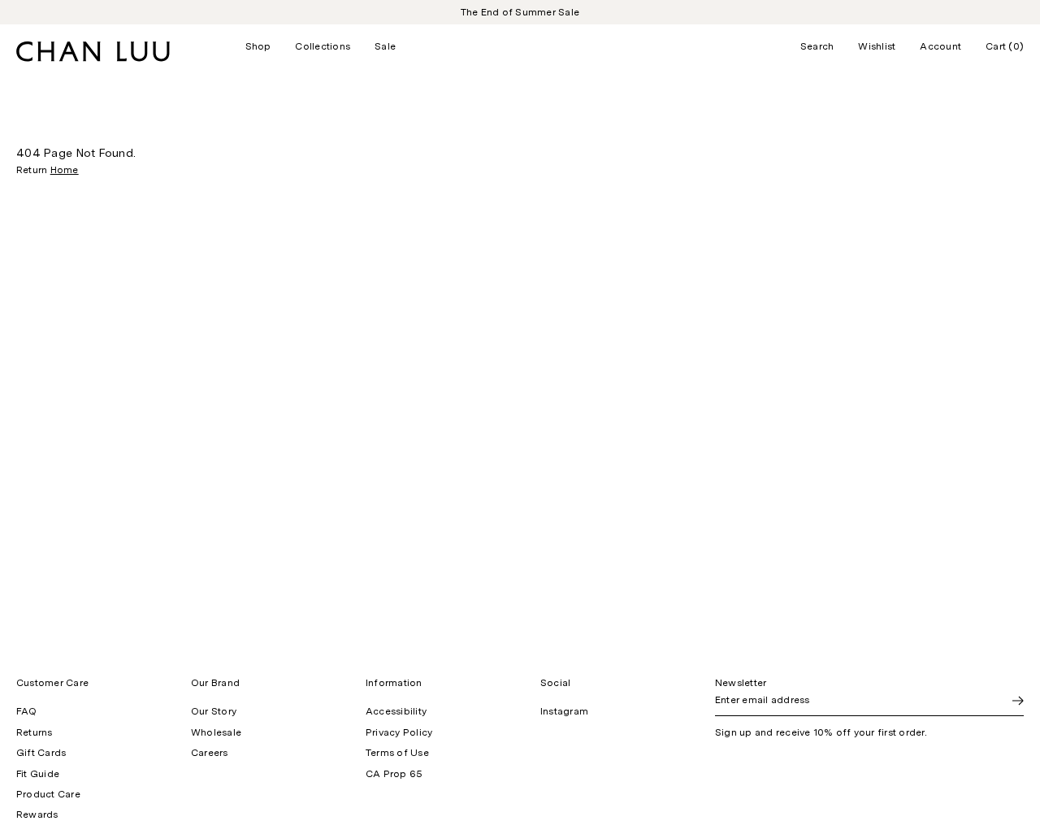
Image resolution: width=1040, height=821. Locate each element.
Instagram (564, 711)
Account (940, 46)
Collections (322, 46)
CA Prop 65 (394, 774)
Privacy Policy (399, 732)
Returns (34, 732)
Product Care (48, 794)
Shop (258, 46)
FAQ (26, 711)
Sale (385, 46)
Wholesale (216, 732)
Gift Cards (41, 752)
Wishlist (876, 46)
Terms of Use (397, 752)
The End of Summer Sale (520, 12)
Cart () (1005, 46)
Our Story (213, 711)
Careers (209, 752)
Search (817, 46)
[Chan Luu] (93, 57)
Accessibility (396, 711)
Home (64, 170)
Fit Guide (37, 774)
